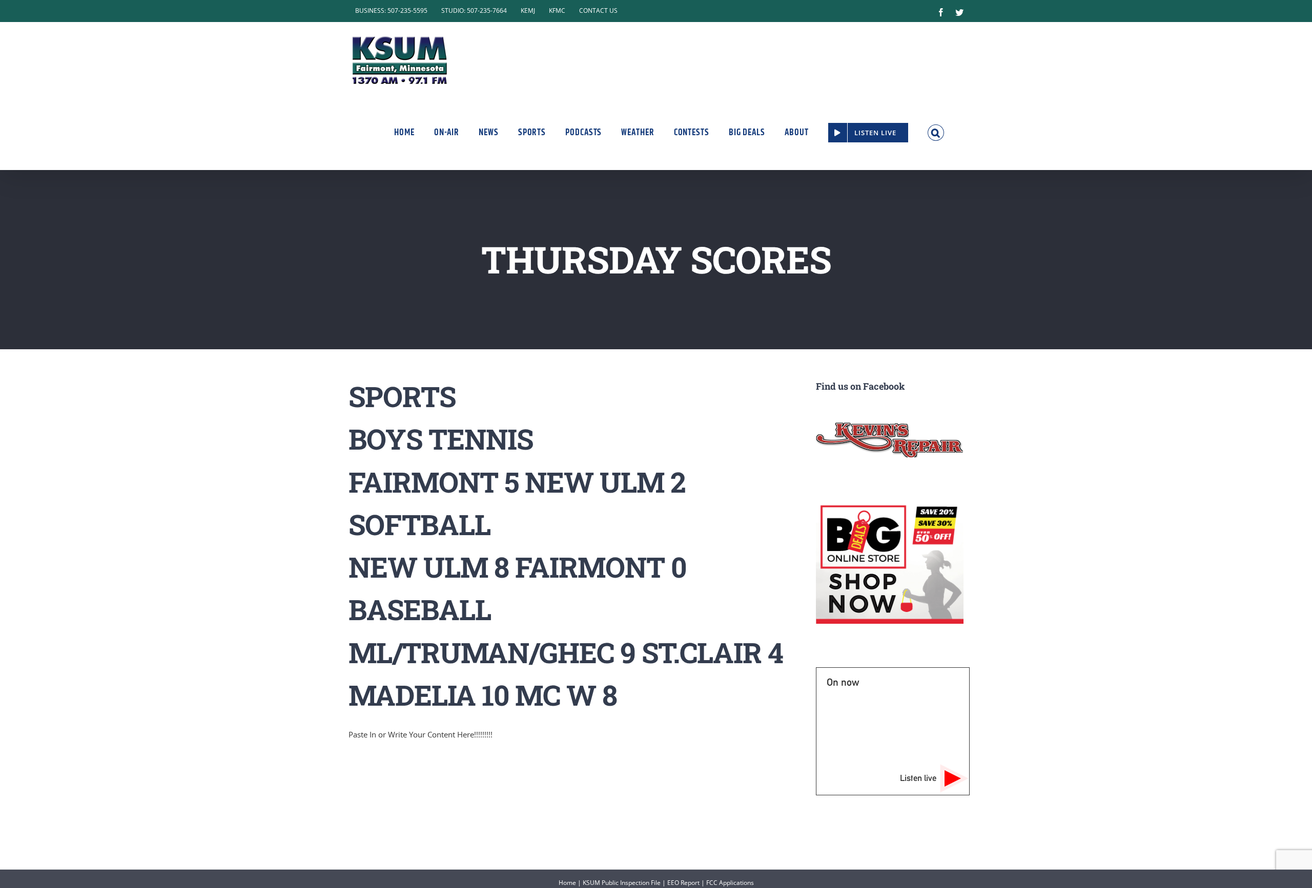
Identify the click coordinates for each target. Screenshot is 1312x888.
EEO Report (683, 882)
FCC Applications (730, 882)
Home (567, 882)
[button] (936, 133)
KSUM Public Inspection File (622, 882)
